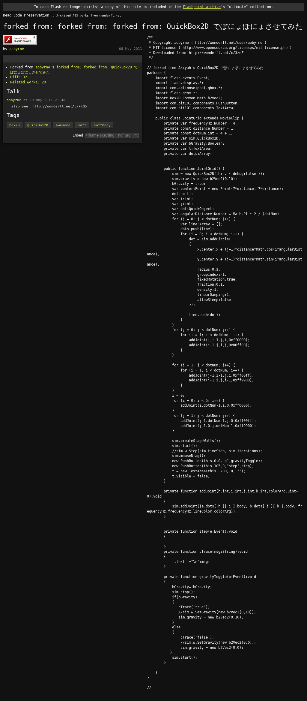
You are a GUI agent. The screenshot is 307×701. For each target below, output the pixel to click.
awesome (63, 125)
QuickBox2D (37, 125)
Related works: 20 (28, 82)
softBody (102, 125)
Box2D (14, 125)
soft (82, 125)
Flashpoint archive (202, 7)
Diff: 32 (18, 77)
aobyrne (16, 49)
